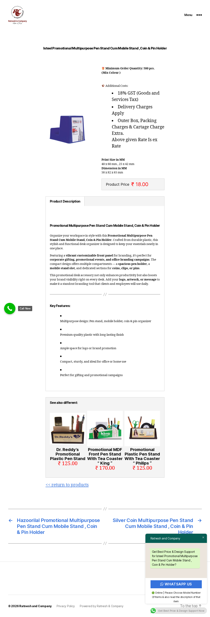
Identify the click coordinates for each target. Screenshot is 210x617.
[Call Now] (9, 308)
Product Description (65, 201)
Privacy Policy (66, 606)
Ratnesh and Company (35, 606)
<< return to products (67, 485)
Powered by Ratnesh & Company (101, 606)
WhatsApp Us (178, 584)
